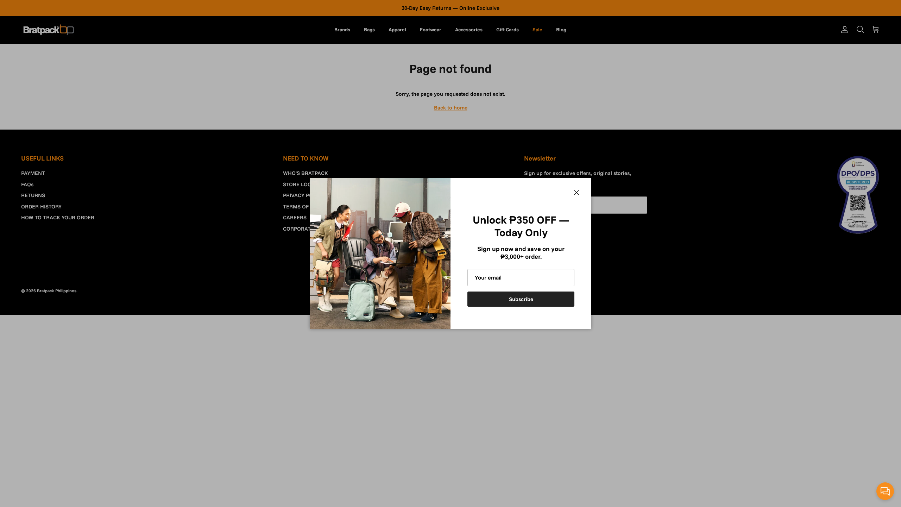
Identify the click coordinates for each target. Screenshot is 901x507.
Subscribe (521, 299)
